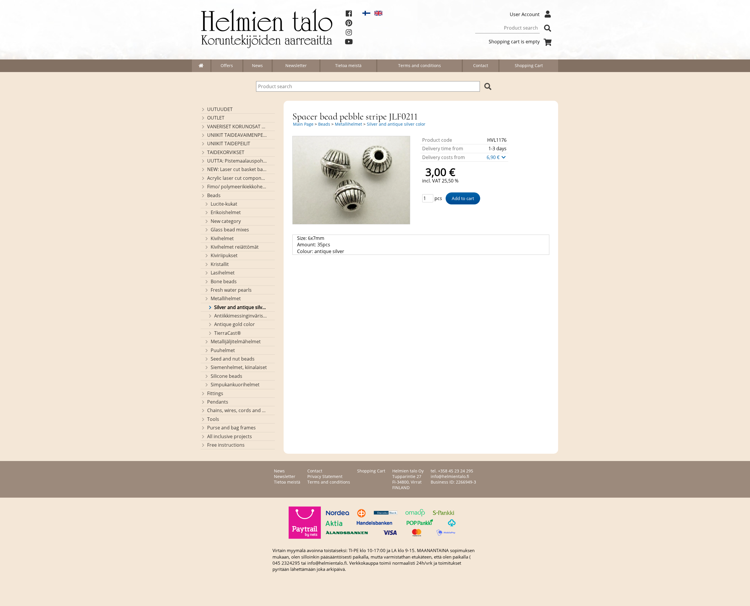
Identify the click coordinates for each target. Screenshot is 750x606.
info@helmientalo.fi (450, 476)
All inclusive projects (229, 436)
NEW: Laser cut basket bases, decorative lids (237, 169)
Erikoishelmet (226, 212)
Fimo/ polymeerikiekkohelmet (237, 186)
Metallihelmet (226, 298)
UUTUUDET (220, 109)
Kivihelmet (222, 238)
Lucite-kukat (224, 204)
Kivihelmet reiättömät (235, 247)
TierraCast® (227, 333)
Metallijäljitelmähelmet (236, 341)
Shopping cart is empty (514, 41)
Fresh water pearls (231, 290)
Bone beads (224, 281)
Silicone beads (226, 376)
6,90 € (494, 157)
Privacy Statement (324, 476)
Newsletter (296, 65)
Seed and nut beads (233, 359)
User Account (525, 14)
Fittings (215, 393)
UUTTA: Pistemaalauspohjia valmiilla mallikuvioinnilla (237, 161)
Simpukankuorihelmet (235, 384)
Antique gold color (234, 324)
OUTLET (215, 118)
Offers (227, 65)
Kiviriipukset (224, 255)
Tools (213, 419)
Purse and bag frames (231, 427)
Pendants (217, 402)
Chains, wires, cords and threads (237, 410)
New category (226, 221)
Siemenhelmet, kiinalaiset (239, 367)
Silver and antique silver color (240, 307)
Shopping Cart (529, 65)
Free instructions (226, 445)
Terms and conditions (419, 65)
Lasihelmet (223, 272)
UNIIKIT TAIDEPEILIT (228, 143)
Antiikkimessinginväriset (240, 316)
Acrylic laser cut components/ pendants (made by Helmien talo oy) (237, 178)
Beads (214, 195)
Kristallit (220, 264)
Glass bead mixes (230, 229)
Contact (480, 65)
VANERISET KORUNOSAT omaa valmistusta (237, 126)
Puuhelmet (223, 350)
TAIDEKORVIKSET (225, 152)
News (257, 65)
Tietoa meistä (348, 65)
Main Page (303, 124)
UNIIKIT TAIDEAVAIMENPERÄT (237, 135)
